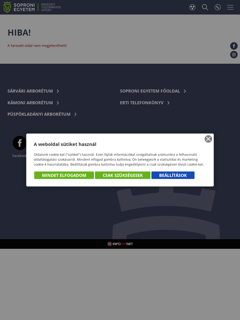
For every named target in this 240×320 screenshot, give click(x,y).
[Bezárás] (208, 139)
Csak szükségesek (123, 175)
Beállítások (173, 175)
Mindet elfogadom (64, 175)
